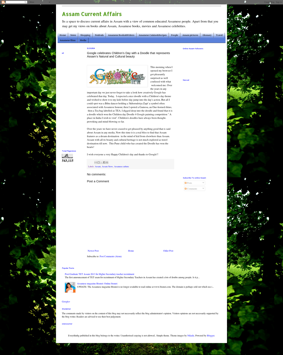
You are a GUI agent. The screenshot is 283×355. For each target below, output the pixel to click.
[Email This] (95, 162)
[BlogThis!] (98, 162)
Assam (98, 166)
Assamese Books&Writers (121, 35)
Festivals (99, 35)
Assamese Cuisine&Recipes (153, 35)
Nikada (190, 335)
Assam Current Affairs (92, 13)
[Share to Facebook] (104, 162)
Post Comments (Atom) (111, 256)
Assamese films (67, 40)
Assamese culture (121, 166)
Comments (191, 188)
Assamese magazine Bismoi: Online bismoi (97, 283)
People (174, 35)
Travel (219, 35)
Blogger (210, 335)
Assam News (107, 166)
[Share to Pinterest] (107, 162)
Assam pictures (190, 35)
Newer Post (93, 250)
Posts (189, 182)
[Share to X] (101, 162)
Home (63, 35)
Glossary (207, 35)
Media (83, 40)
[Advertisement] (71, 100)
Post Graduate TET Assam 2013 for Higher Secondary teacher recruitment (99, 274)
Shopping (85, 35)
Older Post (168, 250)
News (73, 35)
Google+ (66, 301)
